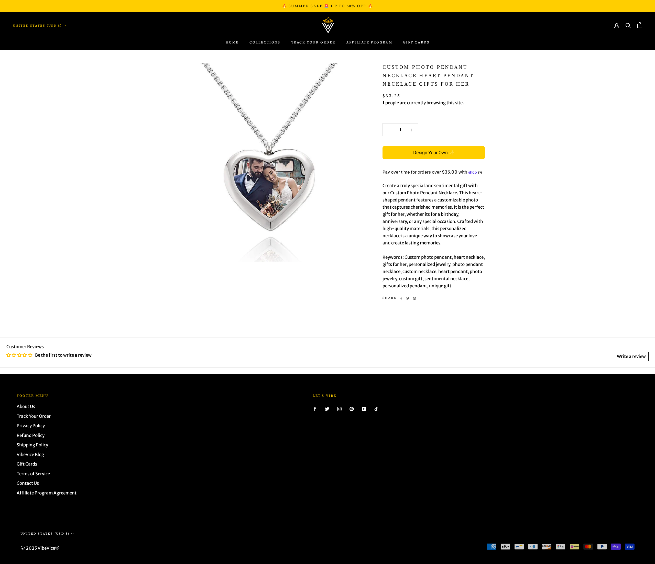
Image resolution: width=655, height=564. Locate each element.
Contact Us (28, 483)
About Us (26, 406)
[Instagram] (339, 408)
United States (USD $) (37, 26)
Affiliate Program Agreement (47, 493)
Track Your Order (34, 416)
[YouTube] (364, 408)
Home (232, 42)
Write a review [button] (631, 356)
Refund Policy (31, 435)
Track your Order (313, 42)
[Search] (628, 25)
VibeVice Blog (30, 454)
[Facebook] (401, 298)
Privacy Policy (31, 425)
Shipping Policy (32, 445)
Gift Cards (416, 42)
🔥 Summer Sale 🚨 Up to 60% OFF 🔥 (327, 5)
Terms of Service (33, 474)
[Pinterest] (414, 298)
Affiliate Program (369, 42)
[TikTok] (376, 408)
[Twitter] (407, 298)
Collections (264, 42)
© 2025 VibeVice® (40, 548)
